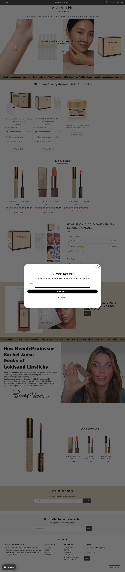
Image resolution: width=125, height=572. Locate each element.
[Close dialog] (97, 266)
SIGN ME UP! (62, 291)
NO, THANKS (62, 297)
